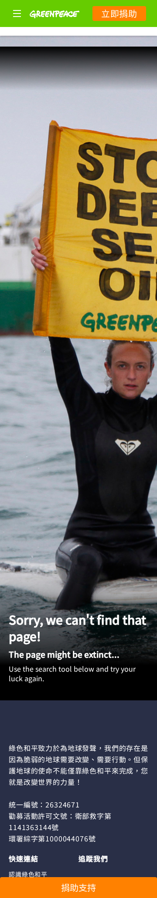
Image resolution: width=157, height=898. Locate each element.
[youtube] (135, 873)
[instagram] (102, 873)
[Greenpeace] (54, 24)
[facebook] (85, 873)
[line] (118, 873)
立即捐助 (119, 13)
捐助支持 (78, 887)
